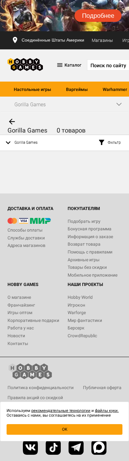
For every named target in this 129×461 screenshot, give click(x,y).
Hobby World (80, 297)
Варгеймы (77, 89)
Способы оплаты (25, 230)
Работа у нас (21, 327)
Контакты (18, 343)
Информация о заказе (90, 236)
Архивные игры (84, 259)
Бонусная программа (89, 228)
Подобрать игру (84, 221)
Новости (16, 335)
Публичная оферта (102, 387)
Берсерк (76, 327)
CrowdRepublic (82, 335)
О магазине (19, 297)
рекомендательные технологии (60, 410)
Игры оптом (20, 312)
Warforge (77, 312)
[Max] (98, 447)
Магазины (102, 40)
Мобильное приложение (92, 275)
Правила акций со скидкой (35, 397)
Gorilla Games (26, 142)
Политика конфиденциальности (41, 387)
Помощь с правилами (90, 251)
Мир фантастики (85, 320)
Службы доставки (26, 237)
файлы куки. (107, 410)
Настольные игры (32, 89)
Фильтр (114, 142)
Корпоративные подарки (33, 320)
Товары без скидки (87, 267)
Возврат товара (84, 244)
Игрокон (76, 305)
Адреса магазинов (26, 245)
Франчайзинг (21, 305)
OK (64, 429)
